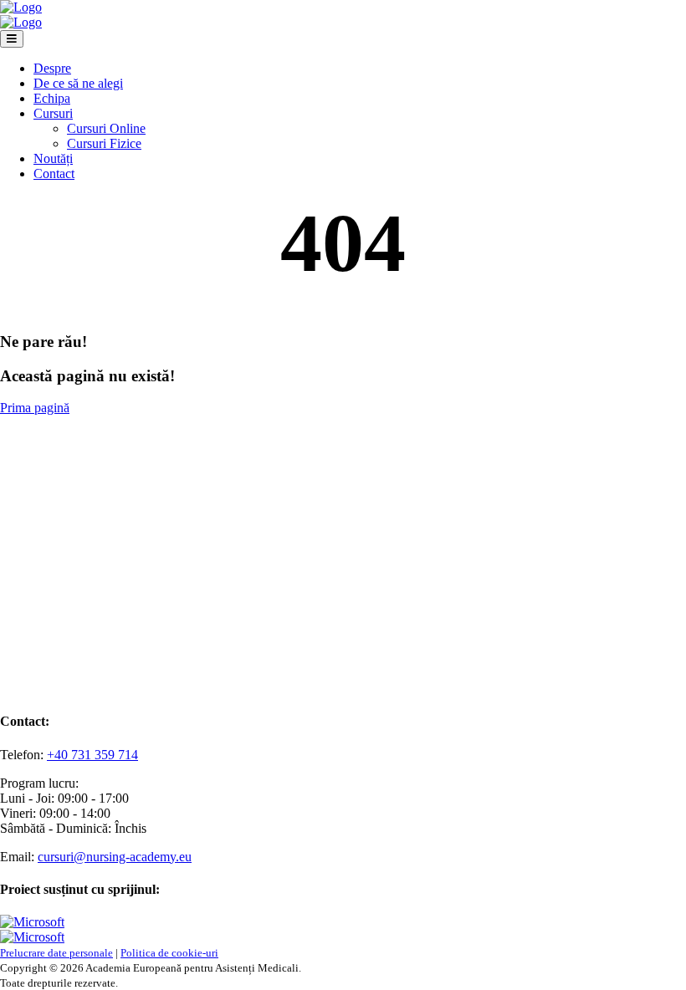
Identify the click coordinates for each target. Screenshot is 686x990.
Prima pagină (34, 408)
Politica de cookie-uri (169, 953)
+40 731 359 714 (92, 755)
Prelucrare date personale (56, 953)
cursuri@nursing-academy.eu (115, 857)
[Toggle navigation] (11, 39)
